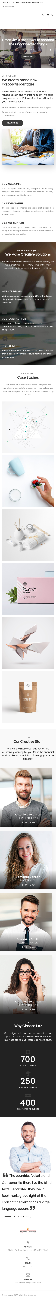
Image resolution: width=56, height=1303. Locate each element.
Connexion (9, 7)
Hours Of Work (28, 1065)
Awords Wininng (28, 1087)
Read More (28, 56)
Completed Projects (28, 1109)
